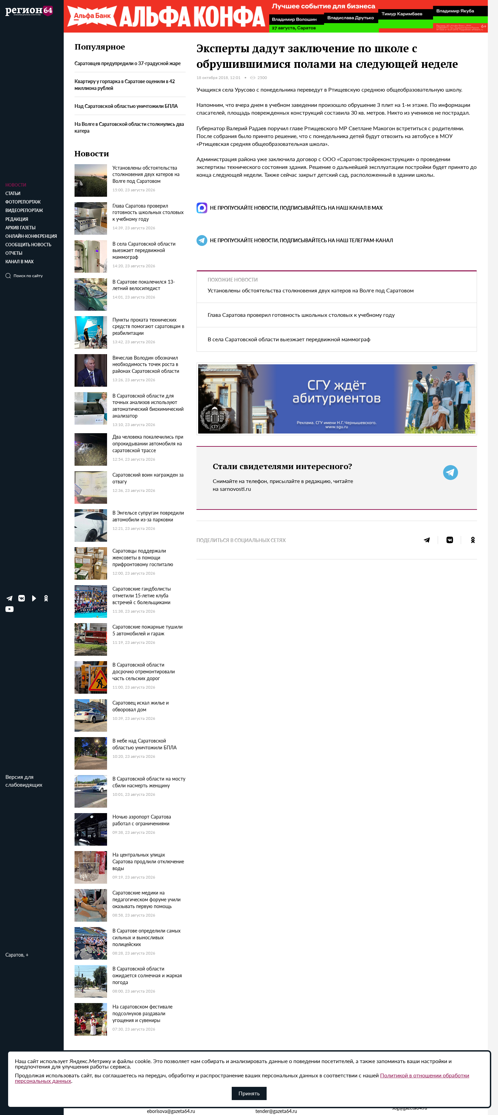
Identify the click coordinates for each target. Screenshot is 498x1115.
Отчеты (13, 253)
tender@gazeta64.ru (276, 1111)
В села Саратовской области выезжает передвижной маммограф (289, 339)
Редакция (16, 219)
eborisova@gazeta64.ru (171, 1111)
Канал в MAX (19, 262)
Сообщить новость (28, 245)
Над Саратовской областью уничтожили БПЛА (126, 106)
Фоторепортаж (23, 202)
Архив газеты (20, 228)
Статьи (12, 193)
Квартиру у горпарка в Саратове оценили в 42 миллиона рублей (125, 85)
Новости (15, 185)
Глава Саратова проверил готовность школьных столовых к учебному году (301, 315)
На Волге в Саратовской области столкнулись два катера (129, 127)
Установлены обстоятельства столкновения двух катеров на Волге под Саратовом (311, 290)
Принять (249, 1093)
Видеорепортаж (24, 210)
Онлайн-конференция (31, 236)
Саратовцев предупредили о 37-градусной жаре (128, 63)
